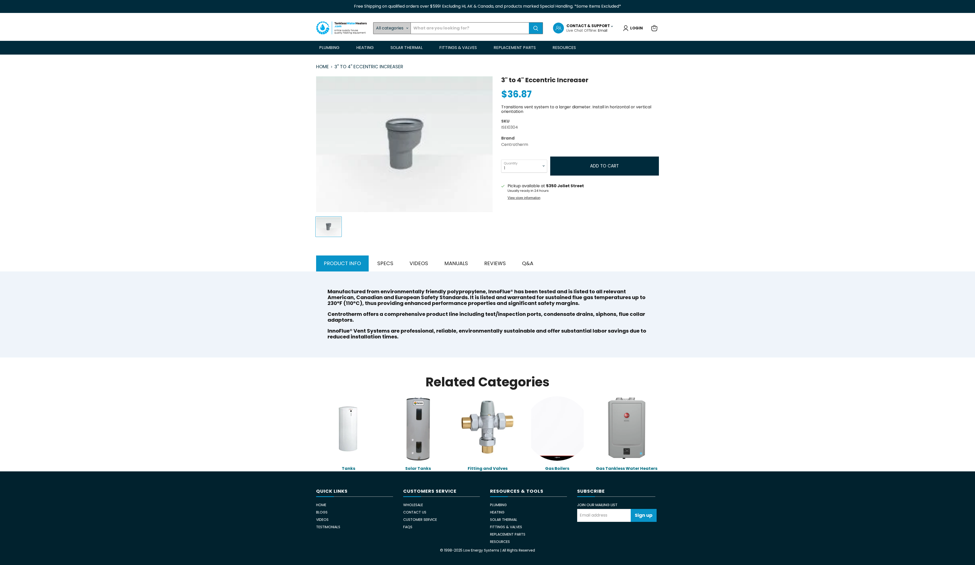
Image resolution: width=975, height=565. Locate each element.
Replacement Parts (515, 47)
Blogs (322, 512)
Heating (365, 47)
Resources (564, 47)
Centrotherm (514, 144)
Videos (322, 519)
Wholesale (413, 504)
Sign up (644, 515)
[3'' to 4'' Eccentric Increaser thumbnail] (329, 227)
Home (322, 67)
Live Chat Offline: (582, 30)
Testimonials (328, 526)
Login (636, 28)
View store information (524, 198)
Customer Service (420, 519)
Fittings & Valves (458, 47)
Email (602, 30)
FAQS (407, 526)
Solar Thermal (407, 47)
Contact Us (414, 512)
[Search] (536, 28)
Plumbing (329, 47)
